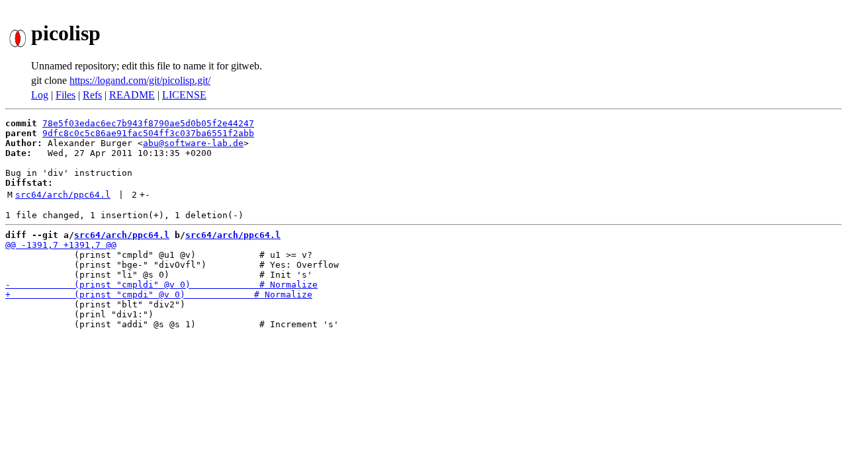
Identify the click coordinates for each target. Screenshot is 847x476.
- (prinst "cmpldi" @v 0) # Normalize (161, 285)
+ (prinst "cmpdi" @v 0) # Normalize (158, 294)
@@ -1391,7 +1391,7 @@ (60, 245)
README (132, 94)
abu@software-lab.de (193, 143)
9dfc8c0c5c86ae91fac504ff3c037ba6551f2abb (148, 133)
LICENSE (184, 94)
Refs (92, 94)
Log (39, 94)
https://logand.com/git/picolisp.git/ (139, 80)
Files (65, 94)
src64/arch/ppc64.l (63, 195)
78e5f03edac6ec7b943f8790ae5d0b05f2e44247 (148, 123)
